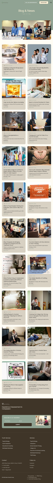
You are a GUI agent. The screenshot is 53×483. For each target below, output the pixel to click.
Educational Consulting (7, 446)
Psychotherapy (5, 441)
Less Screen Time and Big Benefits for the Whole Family (38, 68)
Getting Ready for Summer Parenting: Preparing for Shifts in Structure (13, 315)
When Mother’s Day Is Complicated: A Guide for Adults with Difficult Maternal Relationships (14, 279)
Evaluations (32, 443)
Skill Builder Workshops (7, 448)
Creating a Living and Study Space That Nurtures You (13, 68)
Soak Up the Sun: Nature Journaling (14, 102)
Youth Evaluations (6, 443)
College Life (33, 448)
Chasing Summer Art (35, 206)
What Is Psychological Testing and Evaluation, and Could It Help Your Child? (13, 207)
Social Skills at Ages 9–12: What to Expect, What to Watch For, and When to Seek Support (13, 171)
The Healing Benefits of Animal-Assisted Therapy (12, 351)
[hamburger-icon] (50, 3)
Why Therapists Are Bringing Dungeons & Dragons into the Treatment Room (12, 243)
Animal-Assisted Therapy (36, 446)
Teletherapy (33, 455)
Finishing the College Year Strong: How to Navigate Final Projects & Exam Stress (38, 315)
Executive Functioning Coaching (37, 450)
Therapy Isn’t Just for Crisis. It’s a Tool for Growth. (38, 136)
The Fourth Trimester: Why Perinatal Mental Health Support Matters (39, 170)
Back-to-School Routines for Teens (39, 102)
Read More (6, 74)
